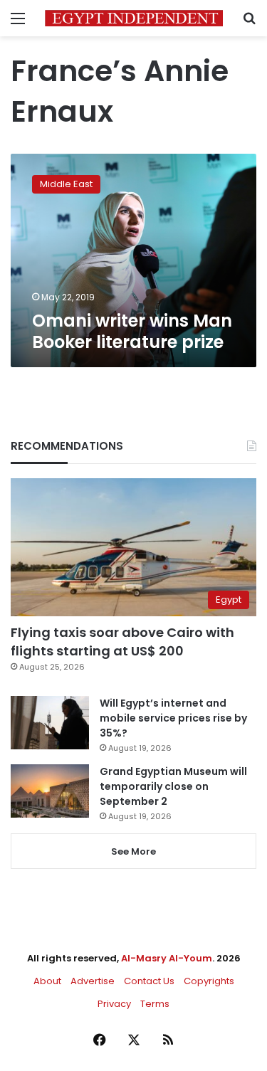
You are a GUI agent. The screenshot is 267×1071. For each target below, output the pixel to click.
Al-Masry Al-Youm (166, 958)
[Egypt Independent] (134, 18)
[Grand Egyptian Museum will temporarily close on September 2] (50, 791)
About (47, 981)
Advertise (92, 981)
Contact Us (149, 981)
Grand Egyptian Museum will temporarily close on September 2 (173, 786)
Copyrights (209, 981)
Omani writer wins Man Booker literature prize (132, 331)
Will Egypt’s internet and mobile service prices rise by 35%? (173, 718)
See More (133, 851)
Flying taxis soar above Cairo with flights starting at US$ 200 (122, 641)
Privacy (114, 1004)
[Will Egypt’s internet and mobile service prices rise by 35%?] (50, 722)
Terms (154, 1004)
